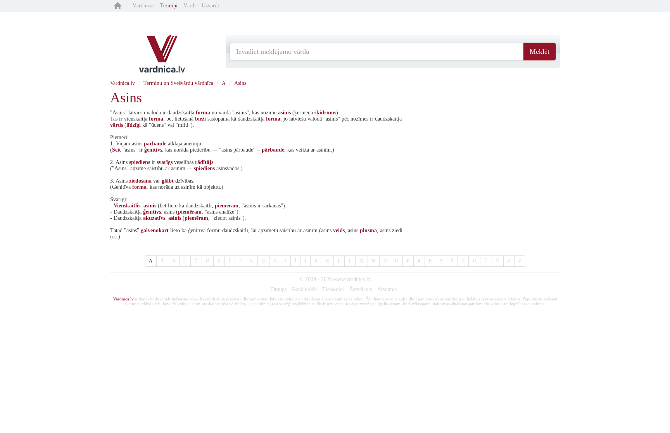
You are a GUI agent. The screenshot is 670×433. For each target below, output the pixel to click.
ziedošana (140, 181)
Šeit (116, 150)
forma (203, 113)
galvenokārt (155, 230)
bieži (200, 119)
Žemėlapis (360, 289)
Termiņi (169, 6)
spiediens (139, 162)
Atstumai (387, 289)
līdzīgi (133, 125)
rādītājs (204, 162)
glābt (168, 181)
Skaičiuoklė (304, 289)
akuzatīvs (154, 218)
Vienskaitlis (127, 206)
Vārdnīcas (143, 6)
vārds (116, 125)
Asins (240, 83)
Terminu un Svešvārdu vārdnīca (178, 83)
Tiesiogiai (333, 289)
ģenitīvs (153, 150)
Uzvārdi (210, 6)
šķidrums (325, 113)
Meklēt (539, 51)
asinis (284, 113)
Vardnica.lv (122, 83)
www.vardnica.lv (352, 279)
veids (339, 230)
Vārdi (189, 6)
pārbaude (155, 144)
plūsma (368, 230)
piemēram (226, 206)
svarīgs (165, 162)
